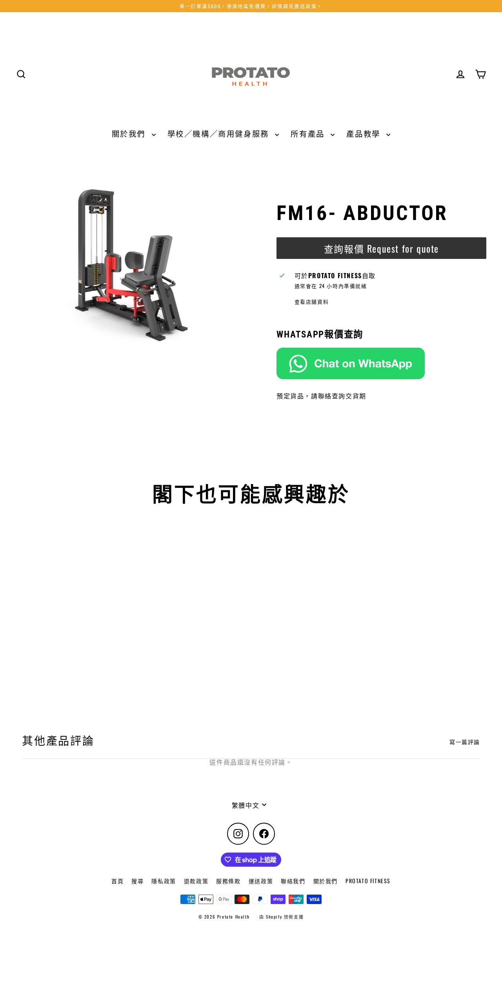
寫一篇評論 (464, 742)
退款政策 (196, 881)
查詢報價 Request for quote (381, 248)
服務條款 (228, 881)
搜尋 (137, 881)
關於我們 (130, 133)
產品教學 (364, 133)
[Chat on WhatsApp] (381, 363)
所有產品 (309, 133)
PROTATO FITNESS (368, 881)
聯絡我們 (293, 881)
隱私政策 (163, 881)
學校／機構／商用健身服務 (219, 133)
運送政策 (261, 881)
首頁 (117, 881)
